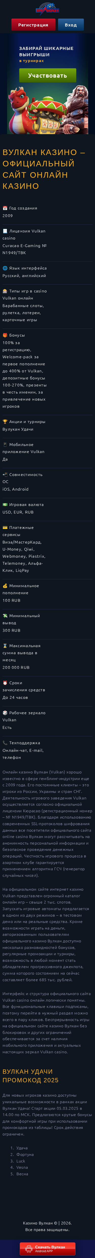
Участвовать (47, 75)
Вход (71, 24)
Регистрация (33, 24)
